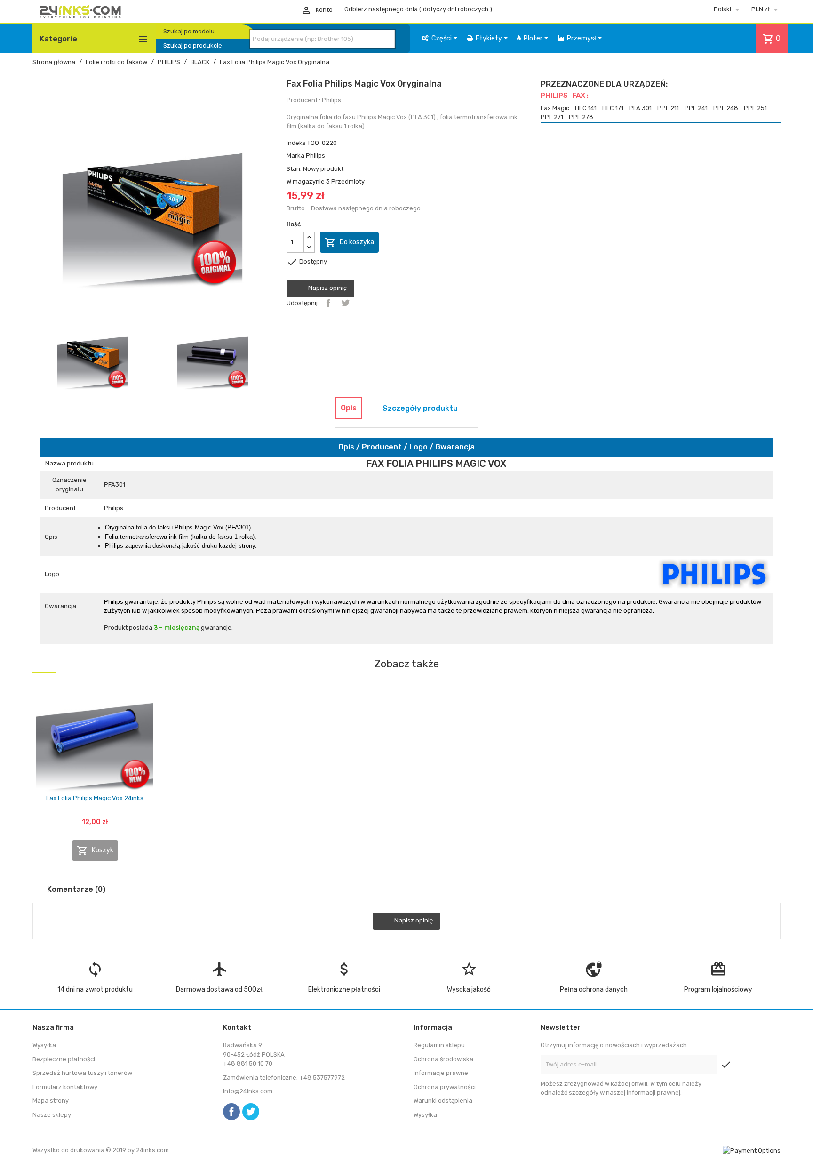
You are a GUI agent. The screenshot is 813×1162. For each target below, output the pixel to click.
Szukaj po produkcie (192, 45)
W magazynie (306, 181)
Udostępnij (328, 303)
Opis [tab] (349, 407)
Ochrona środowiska (443, 1059)
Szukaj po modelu (189, 31)
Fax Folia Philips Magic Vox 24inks (94, 797)
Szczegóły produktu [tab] (420, 408)
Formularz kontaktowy (64, 1086)
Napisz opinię (327, 287)
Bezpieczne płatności (63, 1059)
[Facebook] (231, 1111)
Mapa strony (50, 1100)
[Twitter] (250, 1111)
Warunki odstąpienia (443, 1100)
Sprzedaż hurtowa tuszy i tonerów (82, 1072)
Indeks (296, 142)
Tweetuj (345, 303)
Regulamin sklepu (439, 1045)
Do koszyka (349, 242)
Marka (295, 155)
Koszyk (95, 850)
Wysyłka (44, 1045)
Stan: (294, 168)
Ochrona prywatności (445, 1086)
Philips (315, 155)
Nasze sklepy (51, 1114)
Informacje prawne (441, 1072)
